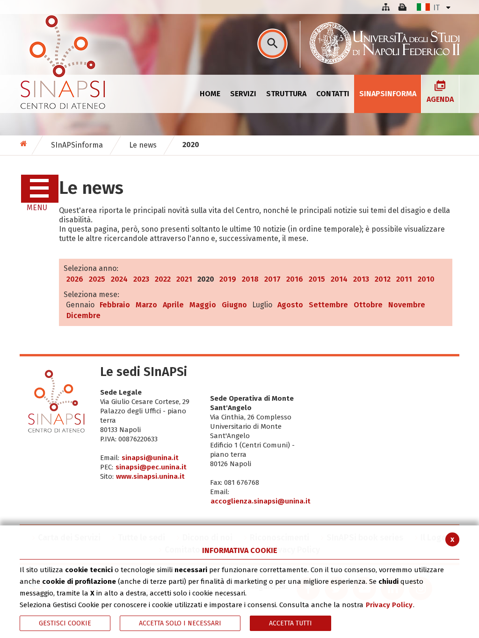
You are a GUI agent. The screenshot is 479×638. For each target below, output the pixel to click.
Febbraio (115, 304)
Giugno (234, 304)
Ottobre (368, 304)
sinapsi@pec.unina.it (151, 467)
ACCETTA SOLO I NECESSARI (180, 623)
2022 (163, 279)
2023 (141, 279)
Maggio (202, 304)
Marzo (146, 304)
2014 (339, 279)
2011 (404, 279)
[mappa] (385, 7)
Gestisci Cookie (65, 623)
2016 (294, 279)
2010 (426, 279)
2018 (250, 279)
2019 (227, 279)
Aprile (173, 304)
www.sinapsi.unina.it (150, 476)
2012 (383, 279)
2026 (74, 279)
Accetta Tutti (290, 623)
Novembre (406, 304)
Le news (143, 145)
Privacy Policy (389, 605)
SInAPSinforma (77, 145)
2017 (272, 279)
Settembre (328, 304)
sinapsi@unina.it (150, 458)
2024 (119, 279)
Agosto (290, 304)
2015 (317, 279)
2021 (184, 279)
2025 (97, 279)
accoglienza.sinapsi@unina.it (260, 501)
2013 (361, 279)
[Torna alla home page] (24, 144)
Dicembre (83, 315)
